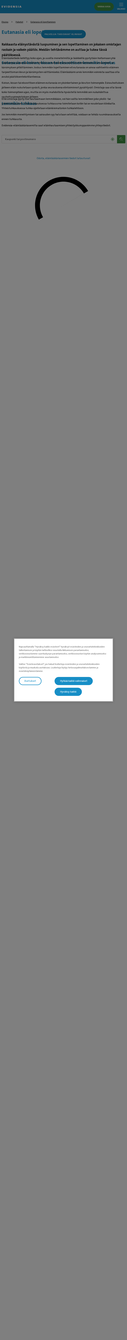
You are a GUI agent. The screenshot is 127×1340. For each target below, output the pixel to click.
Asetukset (30, 681)
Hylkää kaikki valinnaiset (73, 681)
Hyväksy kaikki (68, 691)
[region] (63, 670)
